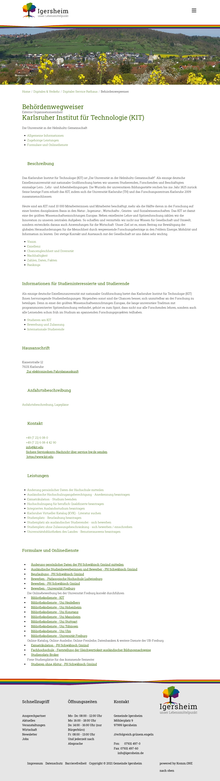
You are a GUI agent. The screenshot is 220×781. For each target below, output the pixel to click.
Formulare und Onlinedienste (47, 145)
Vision (31, 242)
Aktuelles (28, 720)
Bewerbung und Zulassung (45, 324)
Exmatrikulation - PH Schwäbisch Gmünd (60, 645)
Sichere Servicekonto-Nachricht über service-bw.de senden (66, 452)
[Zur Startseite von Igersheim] (45, 10)
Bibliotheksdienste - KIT (47, 598)
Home (26, 91)
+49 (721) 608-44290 (41, 442)
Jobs (25, 739)
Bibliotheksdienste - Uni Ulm (51, 631)
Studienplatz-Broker (45, 655)
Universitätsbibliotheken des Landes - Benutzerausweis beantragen (74, 532)
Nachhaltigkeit (37, 255)
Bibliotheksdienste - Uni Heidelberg (55, 602)
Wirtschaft (29, 730)
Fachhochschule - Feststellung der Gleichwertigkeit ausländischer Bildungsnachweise (91, 650)
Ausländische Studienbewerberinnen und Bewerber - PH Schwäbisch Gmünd (84, 569)
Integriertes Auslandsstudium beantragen (56, 508)
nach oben (167, 770)
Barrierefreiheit (76, 763)
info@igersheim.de (131, 753)
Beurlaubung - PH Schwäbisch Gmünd (57, 574)
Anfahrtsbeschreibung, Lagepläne (45, 404)
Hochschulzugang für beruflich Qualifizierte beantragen (65, 504)
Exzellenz (33, 246)
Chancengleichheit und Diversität (50, 251)
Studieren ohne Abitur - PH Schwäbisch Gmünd (64, 664)
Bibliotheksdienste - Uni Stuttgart (54, 621)
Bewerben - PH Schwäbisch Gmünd (55, 583)
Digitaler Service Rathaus (80, 91)
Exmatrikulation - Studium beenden (52, 499)
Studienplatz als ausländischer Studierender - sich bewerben (69, 522)
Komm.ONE (184, 763)
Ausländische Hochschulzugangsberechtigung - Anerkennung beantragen (78, 494)
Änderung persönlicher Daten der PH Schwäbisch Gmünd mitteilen (77, 564)
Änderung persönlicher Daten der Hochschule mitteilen (65, 490)
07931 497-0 (132, 743)
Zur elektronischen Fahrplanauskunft (52, 371)
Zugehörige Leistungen (43, 140)
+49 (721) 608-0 (37, 438)
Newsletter (29, 734)
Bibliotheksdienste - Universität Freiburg (59, 636)
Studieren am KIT (39, 320)
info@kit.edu (34, 447)
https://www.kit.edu (39, 457)
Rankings (33, 265)
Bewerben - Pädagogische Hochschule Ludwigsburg (66, 579)
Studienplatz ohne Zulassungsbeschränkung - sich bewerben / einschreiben (79, 527)
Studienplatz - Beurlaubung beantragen (54, 518)
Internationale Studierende (45, 329)
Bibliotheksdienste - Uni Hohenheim (56, 607)
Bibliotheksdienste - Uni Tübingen (54, 626)
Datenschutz (54, 763)
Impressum (35, 763)
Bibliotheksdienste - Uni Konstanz (54, 612)
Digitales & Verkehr (46, 91)
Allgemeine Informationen (45, 135)
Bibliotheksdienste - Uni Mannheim (55, 617)
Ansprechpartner (34, 716)
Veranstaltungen (33, 725)
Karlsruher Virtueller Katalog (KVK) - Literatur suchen (64, 513)
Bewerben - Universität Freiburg (53, 588)
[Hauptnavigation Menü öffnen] (194, 10)
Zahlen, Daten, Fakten (42, 260)
